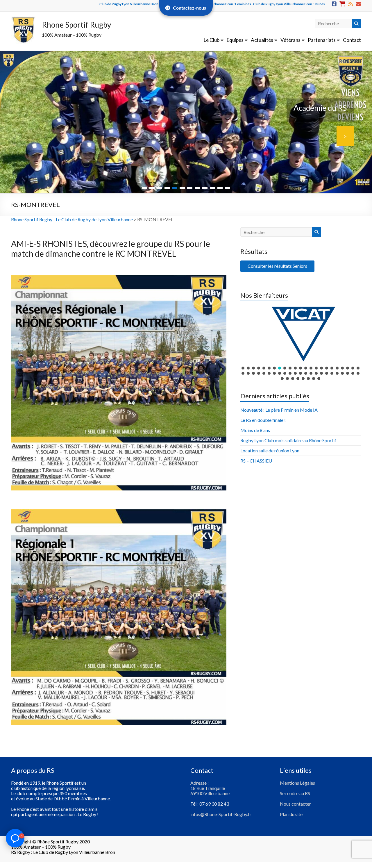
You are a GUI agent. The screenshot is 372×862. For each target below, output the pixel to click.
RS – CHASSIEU (256, 460)
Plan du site (291, 814)
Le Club (211, 40)
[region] (300, 342)
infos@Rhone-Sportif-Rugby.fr (220, 814)
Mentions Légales (297, 783)
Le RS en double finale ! (263, 420)
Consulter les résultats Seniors (277, 266)
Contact (352, 40)
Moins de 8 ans (255, 430)
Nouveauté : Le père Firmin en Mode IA (279, 410)
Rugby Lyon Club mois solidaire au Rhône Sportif (288, 440)
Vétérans (290, 40)
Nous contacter (295, 803)
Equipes (235, 40)
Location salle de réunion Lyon (269, 450)
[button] (300, 333)
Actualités (262, 40)
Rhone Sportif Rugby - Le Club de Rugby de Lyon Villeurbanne (72, 219)
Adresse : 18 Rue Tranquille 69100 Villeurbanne (210, 788)
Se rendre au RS (295, 793)
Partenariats (322, 40)
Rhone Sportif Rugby (76, 24)
